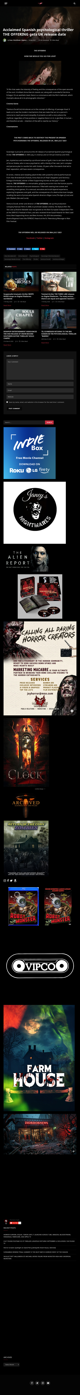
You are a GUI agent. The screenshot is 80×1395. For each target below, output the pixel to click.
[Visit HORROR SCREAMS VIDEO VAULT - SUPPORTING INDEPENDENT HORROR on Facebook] (8, 881)
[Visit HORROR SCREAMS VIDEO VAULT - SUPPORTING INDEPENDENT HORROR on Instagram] (5, 881)
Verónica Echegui (58, 259)
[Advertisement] (40, 1171)
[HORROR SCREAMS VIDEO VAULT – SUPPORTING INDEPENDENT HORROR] (40, 3)
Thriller (36, 259)
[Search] (74, 3)
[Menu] (6, 3)
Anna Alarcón (22, 256)
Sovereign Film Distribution (50, 256)
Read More (7, 305)
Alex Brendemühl (10, 256)
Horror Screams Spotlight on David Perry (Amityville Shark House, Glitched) (30, 1248)
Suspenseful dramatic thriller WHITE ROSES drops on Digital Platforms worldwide (19, 296)
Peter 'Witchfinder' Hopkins (17, 40)
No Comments (45, 40)
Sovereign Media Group (12, 259)
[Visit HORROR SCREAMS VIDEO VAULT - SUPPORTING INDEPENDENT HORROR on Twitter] (11, 881)
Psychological (34, 256)
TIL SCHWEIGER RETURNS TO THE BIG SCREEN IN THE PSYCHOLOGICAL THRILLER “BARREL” (58, 334)
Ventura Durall (45, 259)
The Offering (27, 259)
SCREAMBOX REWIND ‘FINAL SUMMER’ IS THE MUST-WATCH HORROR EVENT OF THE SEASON (36, 1252)
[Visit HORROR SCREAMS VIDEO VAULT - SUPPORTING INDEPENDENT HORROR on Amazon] (15, 881)
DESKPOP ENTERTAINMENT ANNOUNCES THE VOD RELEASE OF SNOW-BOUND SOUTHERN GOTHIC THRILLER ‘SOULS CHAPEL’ (20, 335)
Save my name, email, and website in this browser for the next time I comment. (36, 402)
